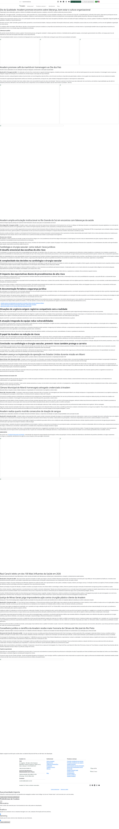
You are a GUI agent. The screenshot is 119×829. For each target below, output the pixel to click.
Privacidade (49, 765)
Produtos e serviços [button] (40, 6)
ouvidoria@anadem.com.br (25, 781)
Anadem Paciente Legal (72, 770)
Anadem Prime (70, 771)
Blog (58, 6)
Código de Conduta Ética (52, 764)
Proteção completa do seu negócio (75, 762)
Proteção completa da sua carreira (75, 761)
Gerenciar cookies (64, 789)
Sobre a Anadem (50, 761)
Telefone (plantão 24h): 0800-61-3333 (28, 774)
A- (19, 1)
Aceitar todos (3, 797)
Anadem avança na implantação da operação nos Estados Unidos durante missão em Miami (22, 303)
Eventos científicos (71, 774)
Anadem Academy (71, 776)
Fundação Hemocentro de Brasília (16, 434)
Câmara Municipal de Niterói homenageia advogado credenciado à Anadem (18, 304)
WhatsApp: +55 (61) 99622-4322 (26, 776)
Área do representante (89, 1)
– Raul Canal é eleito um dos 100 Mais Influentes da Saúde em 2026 (15, 306)
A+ (21, 1)
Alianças (48, 768)
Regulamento (50, 762)
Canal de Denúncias (26, 1)
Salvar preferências (5, 822)
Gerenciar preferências (13, 797)
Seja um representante (76, 1)
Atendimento (52, 6)
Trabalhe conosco (51, 767)
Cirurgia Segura (70, 773)
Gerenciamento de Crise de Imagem (75, 765)
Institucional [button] (30, 6)
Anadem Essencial (71, 764)
